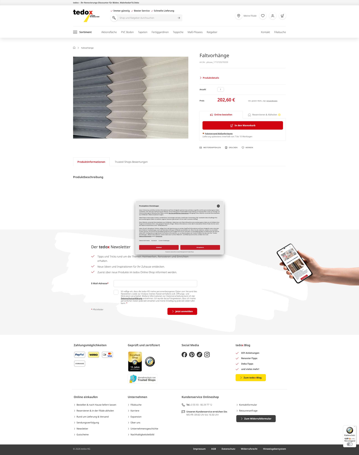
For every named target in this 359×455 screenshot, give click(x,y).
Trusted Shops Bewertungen (131, 161)
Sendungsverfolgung (88, 422)
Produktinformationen (91, 161)
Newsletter (82, 428)
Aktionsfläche (109, 32)
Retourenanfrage (248, 410)
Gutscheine (83, 434)
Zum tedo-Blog (253, 377)
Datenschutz (228, 448)
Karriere (135, 410)
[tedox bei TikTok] (199, 354)
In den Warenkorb (245, 125)
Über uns (135, 422)
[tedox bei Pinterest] (192, 354)
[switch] (350, 444)
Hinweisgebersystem (274, 448)
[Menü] (354, 427)
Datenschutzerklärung (131, 298)
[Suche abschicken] (178, 17)
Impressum (199, 448)
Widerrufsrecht (249, 448)
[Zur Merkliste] (262, 15)
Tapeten (142, 32)
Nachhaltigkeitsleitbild (142, 434)
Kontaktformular (248, 404)
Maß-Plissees (195, 32)
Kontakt (265, 32)
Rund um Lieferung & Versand (93, 416)
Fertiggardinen (160, 32)
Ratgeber (212, 32)
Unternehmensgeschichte (144, 428)
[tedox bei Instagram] (207, 354)
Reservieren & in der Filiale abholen (95, 410)
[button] (130, 98)
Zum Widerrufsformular (257, 418)
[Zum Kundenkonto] (272, 15)
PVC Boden (127, 32)
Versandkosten (271, 101)
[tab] (221, 114)
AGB (213, 448)
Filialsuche (280, 32)
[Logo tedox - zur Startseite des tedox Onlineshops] (86, 16)
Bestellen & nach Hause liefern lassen (96, 404)
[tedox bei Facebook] (184, 354)
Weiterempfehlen (212, 147)
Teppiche (178, 32)
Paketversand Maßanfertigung (219, 133)
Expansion (136, 416)
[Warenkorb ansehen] (282, 15)
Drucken (233, 147)
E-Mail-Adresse (100, 283)
